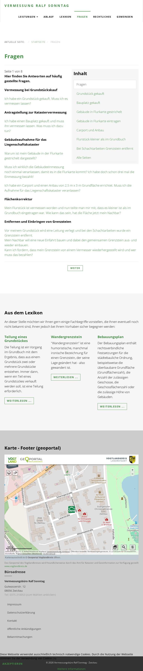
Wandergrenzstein (66, 337)
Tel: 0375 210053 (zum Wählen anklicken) (30, 594)
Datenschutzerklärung (21, 612)
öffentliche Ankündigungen (24, 629)
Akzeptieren (12, 663)
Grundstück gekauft (90, 93)
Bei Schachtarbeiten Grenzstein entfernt (105, 148)
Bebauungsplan (111, 337)
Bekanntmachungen (19, 637)
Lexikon (66, 16)
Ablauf (49, 16)
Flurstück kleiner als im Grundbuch (101, 139)
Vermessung (36, 5)
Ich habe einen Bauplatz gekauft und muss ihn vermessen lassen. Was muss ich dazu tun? (34, 126)
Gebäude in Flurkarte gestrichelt (99, 112)
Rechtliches (102, 16)
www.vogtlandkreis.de (15, 566)
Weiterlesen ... (19, 400)
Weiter (75, 268)
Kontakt (12, 620)
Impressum (14, 604)
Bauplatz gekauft (88, 103)
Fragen (82, 16)
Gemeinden (125, 16)
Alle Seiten (84, 157)
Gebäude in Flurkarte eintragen (99, 121)
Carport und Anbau (90, 130)
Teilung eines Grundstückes (16, 339)
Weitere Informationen (71, 669)
